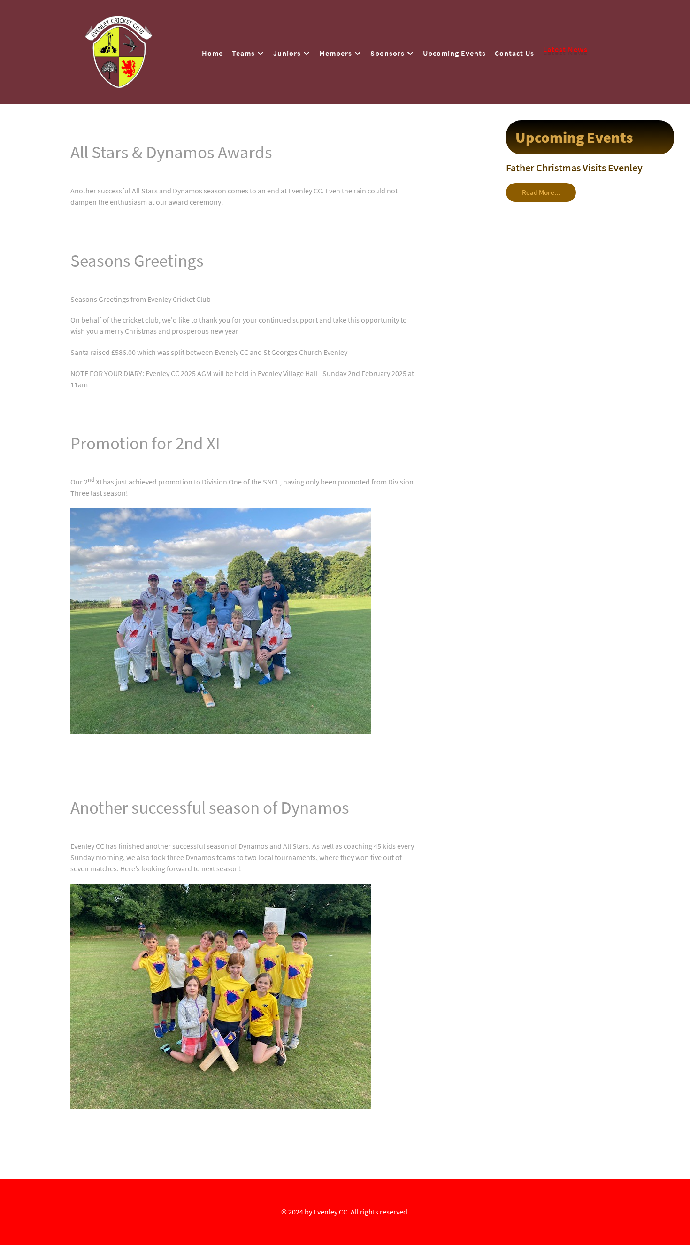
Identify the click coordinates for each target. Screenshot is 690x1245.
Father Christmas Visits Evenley (574, 167)
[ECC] (119, 50)
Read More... (541, 192)
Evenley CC (330, 1211)
